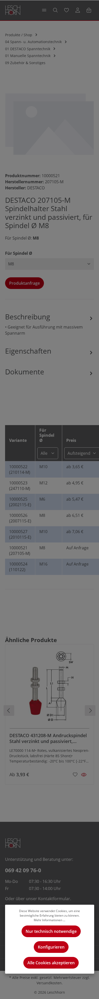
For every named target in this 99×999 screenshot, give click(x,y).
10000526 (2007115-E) (20, 518)
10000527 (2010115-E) (20, 534)
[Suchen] (55, 10)
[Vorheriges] (9, 710)
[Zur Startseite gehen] (13, 10)
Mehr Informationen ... (49, 920)
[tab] (49, 323)
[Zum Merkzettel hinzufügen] (75, 774)
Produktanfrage (24, 283)
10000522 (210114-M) (19, 469)
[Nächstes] (90, 710)
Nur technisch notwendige (51, 931)
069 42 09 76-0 (23, 870)
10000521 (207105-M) (19, 550)
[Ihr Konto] (78, 10)
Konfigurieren (51, 947)
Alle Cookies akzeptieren (51, 963)
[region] (49, 123)
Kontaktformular (54, 898)
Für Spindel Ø (18, 253)
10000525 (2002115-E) (20, 501)
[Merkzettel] (66, 10)
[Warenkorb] (89, 10)
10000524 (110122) (18, 566)
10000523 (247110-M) (19, 485)
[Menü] (44, 10)
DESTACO (36, 188)
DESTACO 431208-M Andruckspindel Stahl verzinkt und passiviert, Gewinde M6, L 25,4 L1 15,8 (48, 738)
